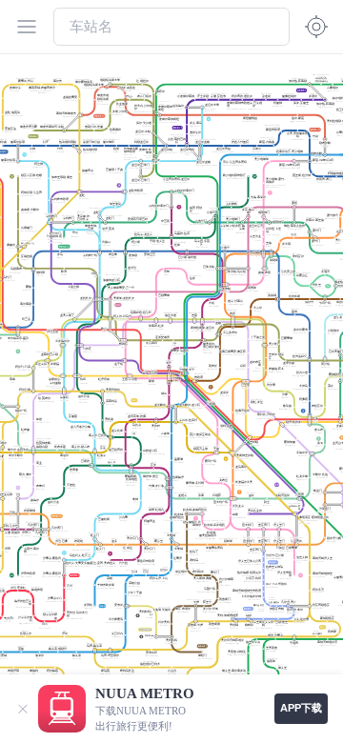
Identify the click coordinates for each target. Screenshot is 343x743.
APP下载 (301, 707)
